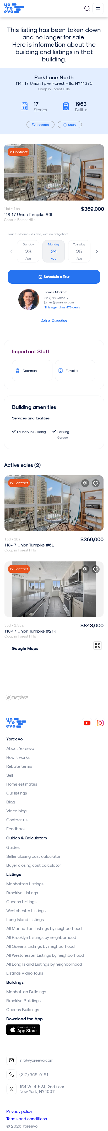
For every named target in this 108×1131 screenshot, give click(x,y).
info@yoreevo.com (36, 1060)
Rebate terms (19, 766)
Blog (10, 801)
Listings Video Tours (24, 973)
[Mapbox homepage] (17, 698)
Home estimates (21, 784)
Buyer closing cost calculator (33, 865)
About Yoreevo (20, 748)
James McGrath (56, 292)
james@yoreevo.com (59, 302)
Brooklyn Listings (22, 892)
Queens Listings (21, 901)
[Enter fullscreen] (97, 645)
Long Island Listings (25, 919)
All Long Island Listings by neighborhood (44, 964)
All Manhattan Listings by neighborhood (44, 928)
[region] (54, 670)
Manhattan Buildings (26, 991)
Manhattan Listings (25, 883)
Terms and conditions (26, 1118)
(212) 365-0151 (57, 298)
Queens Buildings (22, 1009)
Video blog (16, 810)
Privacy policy (19, 1111)
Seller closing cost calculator (33, 856)
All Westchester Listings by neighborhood (45, 955)
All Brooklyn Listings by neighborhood (41, 937)
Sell (9, 775)
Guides (13, 847)
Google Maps (25, 648)
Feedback (16, 828)
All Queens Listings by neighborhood (40, 946)
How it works (18, 757)
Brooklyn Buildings (23, 1000)
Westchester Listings (26, 910)
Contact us (17, 819)
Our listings (16, 793)
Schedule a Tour (56, 276)
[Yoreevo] (16, 726)
